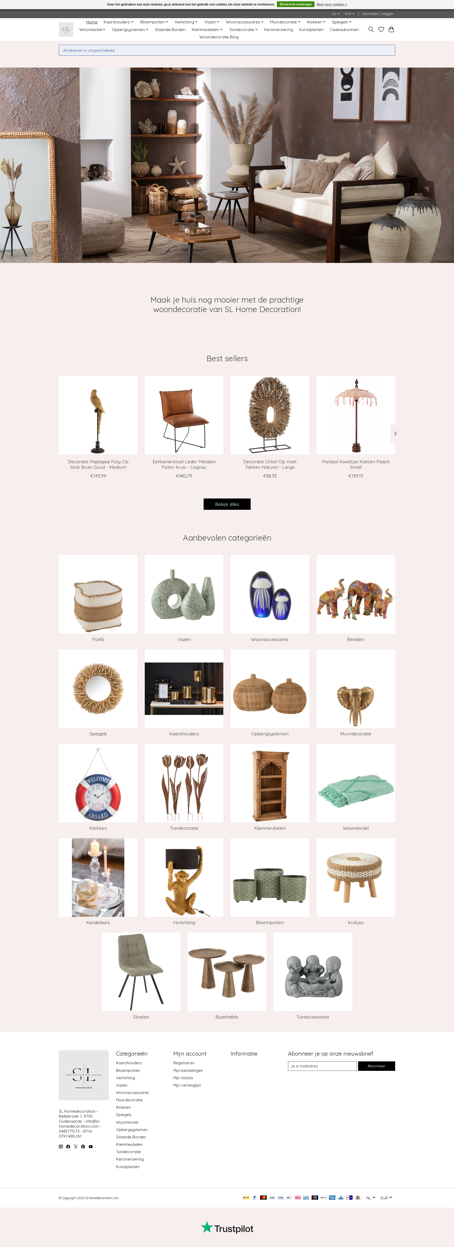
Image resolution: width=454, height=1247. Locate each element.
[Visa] (272, 1197)
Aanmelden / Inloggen (378, 14)
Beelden (355, 639)
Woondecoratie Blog (219, 36)
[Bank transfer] (280, 1197)
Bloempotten (270, 922)
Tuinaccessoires (312, 1017)
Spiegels (98, 733)
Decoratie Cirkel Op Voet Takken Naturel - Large (270, 464)
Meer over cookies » (332, 4)
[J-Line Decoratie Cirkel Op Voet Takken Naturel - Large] (270, 415)
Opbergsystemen (269, 733)
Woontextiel (356, 828)
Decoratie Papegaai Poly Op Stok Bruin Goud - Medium (98, 464)
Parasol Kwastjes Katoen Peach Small (356, 464)
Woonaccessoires (269, 639)
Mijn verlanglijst (187, 1085)
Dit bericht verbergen (296, 4)
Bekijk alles (227, 504)
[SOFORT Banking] (298, 1197)
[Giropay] (349, 1197)
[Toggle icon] (371, 29)
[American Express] (332, 1197)
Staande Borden (170, 29)
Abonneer (376, 1065)
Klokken (98, 828)
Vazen (184, 639)
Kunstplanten (311, 29)
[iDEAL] (246, 1197)
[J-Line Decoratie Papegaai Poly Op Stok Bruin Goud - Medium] (98, 415)
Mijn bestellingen (188, 1070)
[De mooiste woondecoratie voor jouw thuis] (66, 29)
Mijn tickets (183, 1077)
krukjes (356, 922)
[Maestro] (315, 1197)
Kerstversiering (278, 29)
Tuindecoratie (184, 828)
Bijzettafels (226, 1017)
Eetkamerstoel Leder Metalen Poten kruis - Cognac (184, 464)
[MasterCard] (263, 1197)
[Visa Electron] (306, 1197)
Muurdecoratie (355, 733)
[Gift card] (358, 1197)
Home (91, 21)
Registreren (183, 1062)
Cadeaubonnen (344, 29)
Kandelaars (98, 922)
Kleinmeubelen (270, 828)
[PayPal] (254, 1197)
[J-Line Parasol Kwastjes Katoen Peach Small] (356, 415)
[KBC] (341, 1197)
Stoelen (141, 1017)
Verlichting (184, 922)
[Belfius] (323, 1197)
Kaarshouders (184, 733)
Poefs (98, 639)
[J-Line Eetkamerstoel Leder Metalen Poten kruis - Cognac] (184, 415)
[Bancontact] (289, 1197)
